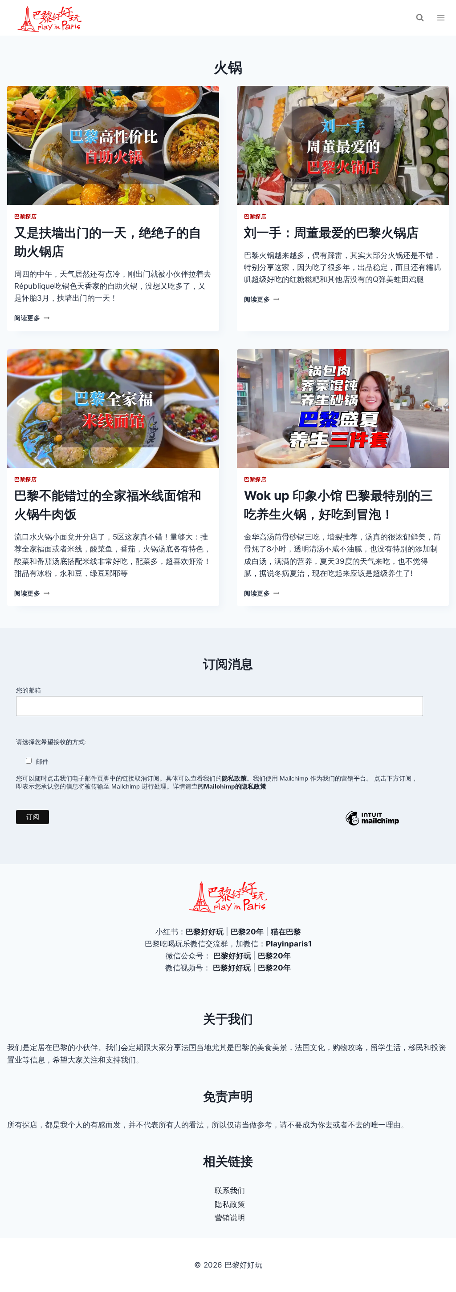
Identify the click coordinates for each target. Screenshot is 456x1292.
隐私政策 (230, 1204)
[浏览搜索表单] (420, 18)
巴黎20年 (247, 931)
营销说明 (230, 1217)
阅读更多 (31, 318)
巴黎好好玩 (205, 931)
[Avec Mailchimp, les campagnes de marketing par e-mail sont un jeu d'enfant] (372, 825)
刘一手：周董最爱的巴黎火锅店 (331, 232)
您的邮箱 (28, 690)
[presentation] (113, 145)
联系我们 (230, 1190)
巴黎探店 (25, 216)
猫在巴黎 (286, 931)
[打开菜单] (440, 17)
